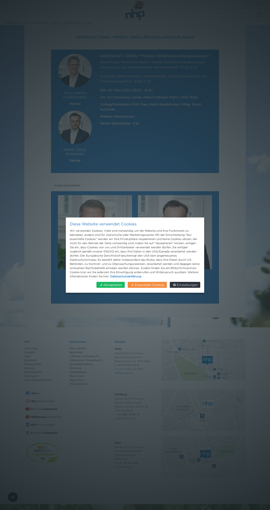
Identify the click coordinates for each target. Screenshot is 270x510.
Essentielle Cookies (149, 285)
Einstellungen (187, 285)
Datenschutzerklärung (125, 276)
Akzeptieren (112, 285)
